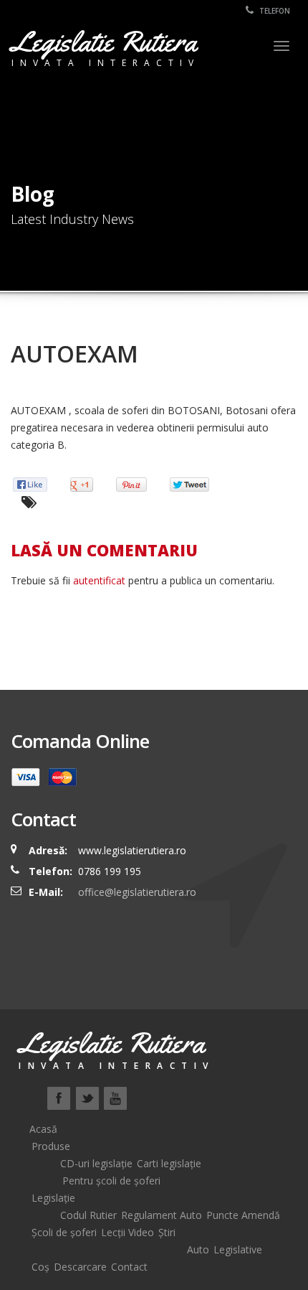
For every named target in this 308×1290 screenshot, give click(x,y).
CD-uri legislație (96, 1163)
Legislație (53, 1198)
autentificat (99, 580)
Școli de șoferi (64, 1232)
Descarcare (80, 1266)
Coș (40, 1266)
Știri (166, 1232)
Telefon (273, 11)
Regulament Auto (161, 1215)
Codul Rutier (88, 1215)
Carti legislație (169, 1163)
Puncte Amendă (243, 1215)
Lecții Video (127, 1232)
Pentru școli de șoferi (111, 1180)
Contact (129, 1266)
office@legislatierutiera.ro (135, 892)
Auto (198, 1249)
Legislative (237, 1249)
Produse (51, 1146)
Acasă (43, 1129)
